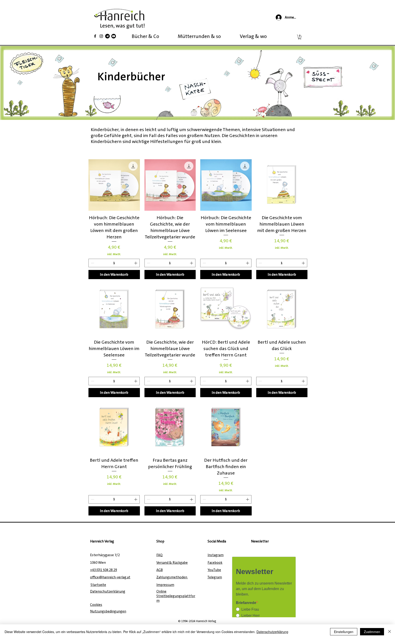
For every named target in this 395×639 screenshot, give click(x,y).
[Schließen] (389, 631)
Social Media (217, 541)
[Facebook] (95, 36)
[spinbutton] (114, 263)
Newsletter (260, 541)
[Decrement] (92, 263)
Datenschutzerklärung (272, 631)
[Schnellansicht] (114, 185)
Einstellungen (343, 631)
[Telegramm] (107, 36)
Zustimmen (372, 631)
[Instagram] (101, 36)
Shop (160, 541)
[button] (299, 37)
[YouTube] (113, 36)
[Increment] (136, 263)
